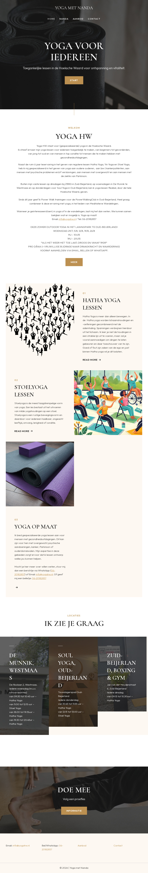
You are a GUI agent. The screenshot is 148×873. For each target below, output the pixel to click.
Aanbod (78, 19)
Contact (94, 19)
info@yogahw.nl (67, 219)
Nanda (64, 19)
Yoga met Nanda (74, 8)
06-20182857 (39, 578)
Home (51, 19)
